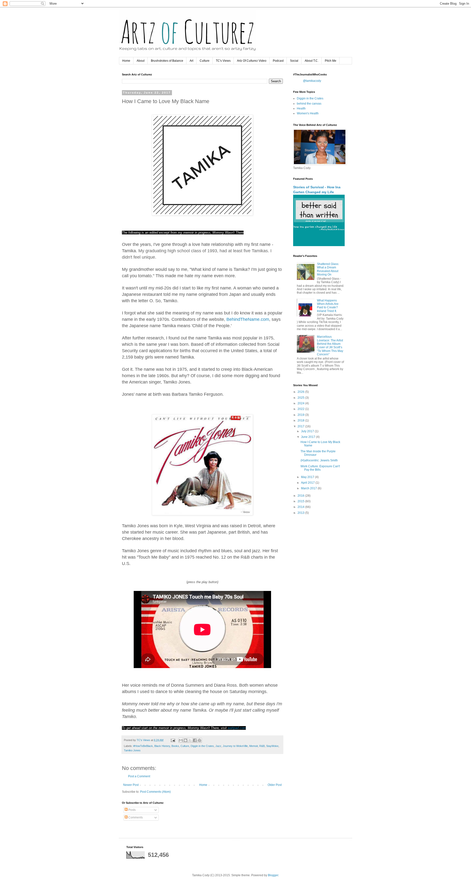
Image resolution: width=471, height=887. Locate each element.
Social (294, 60)
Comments (135, 817)
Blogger (273, 875)
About (140, 60)
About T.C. (311, 60)
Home (126, 60)
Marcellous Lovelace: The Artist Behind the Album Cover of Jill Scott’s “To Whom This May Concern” (330, 345)
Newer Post (131, 785)
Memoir (253, 745)
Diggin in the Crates (202, 745)
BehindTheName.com (247, 319)
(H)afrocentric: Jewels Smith (319, 460)
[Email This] (180, 740)
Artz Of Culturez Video (251, 60)
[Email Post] (173, 740)
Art (191, 60)
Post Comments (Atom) (155, 791)
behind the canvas (309, 103)
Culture (204, 60)
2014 (301, 507)
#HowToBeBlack (143, 745)
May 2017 (308, 477)
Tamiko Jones (132, 750)
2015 (301, 501)
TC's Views (223, 60)
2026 (301, 392)
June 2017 (308, 437)
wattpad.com (237, 728)
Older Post (275, 785)
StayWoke (272, 745)
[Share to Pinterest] (199, 740)
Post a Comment (139, 776)
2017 (301, 426)
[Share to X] (190, 740)
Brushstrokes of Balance (167, 60)
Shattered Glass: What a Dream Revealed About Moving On (328, 269)
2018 (301, 420)
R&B (262, 745)
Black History (162, 745)
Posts (132, 810)
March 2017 (309, 488)
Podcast (278, 60)
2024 (301, 403)
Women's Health (308, 113)
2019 (301, 415)
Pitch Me (330, 60)
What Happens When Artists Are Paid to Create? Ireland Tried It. (328, 306)
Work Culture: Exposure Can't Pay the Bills (320, 468)
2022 (301, 409)
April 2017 (308, 482)
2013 (301, 513)
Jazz (218, 745)
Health (301, 108)
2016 (301, 495)
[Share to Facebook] (194, 740)
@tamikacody (312, 81)
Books (175, 745)
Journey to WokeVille (235, 745)
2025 (301, 397)
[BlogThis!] (185, 740)
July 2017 (308, 431)
